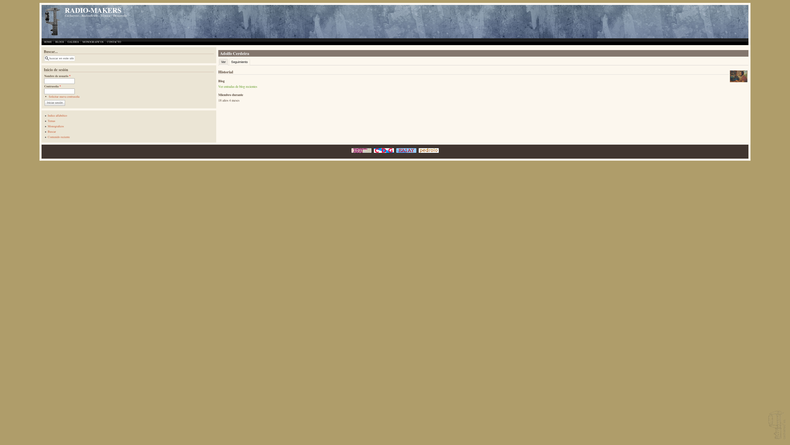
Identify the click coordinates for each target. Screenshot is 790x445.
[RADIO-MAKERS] (776, 425)
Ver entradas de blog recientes (237, 86)
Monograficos (56, 126)
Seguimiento (239, 62)
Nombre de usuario (57, 76)
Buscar (52, 132)
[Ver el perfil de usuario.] (738, 81)
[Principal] (52, 35)
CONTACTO (114, 42)
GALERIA (73, 42)
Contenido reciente (59, 137)
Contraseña (52, 86)
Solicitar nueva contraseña (64, 96)
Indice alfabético (57, 115)
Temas (51, 121)
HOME (48, 42)
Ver (224, 62)
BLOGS (59, 42)
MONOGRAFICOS (92, 42)
